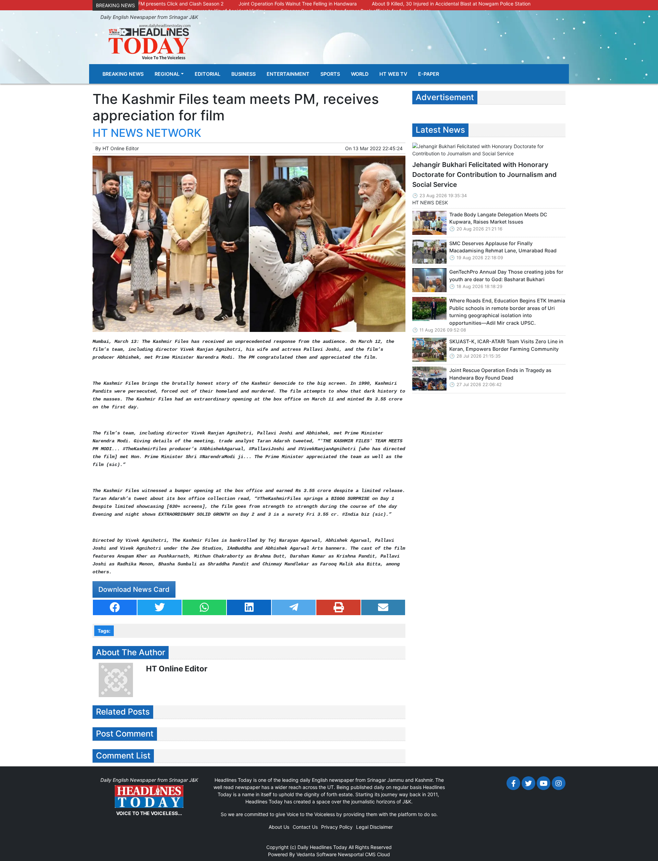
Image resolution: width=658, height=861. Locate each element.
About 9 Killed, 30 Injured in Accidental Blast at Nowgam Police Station (451, 4)
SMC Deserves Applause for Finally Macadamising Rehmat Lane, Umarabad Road (503, 247)
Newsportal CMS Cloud (364, 854)
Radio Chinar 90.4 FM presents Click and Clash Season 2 (159, 4)
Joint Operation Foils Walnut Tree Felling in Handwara (298, 4)
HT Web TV (393, 74)
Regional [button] (167, 74)
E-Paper (428, 74)
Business (243, 74)
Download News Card (134, 589)
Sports (330, 74)
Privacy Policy (337, 827)
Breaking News (123, 74)
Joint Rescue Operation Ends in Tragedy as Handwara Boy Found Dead (500, 374)
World (359, 74)
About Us (279, 827)
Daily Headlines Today (322, 847)
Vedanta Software (316, 854)
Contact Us (305, 827)
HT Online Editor (120, 148)
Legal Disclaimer (374, 827)
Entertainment (288, 74)
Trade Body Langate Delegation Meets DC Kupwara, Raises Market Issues (498, 218)
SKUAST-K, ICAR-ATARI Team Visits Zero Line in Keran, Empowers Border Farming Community (506, 345)
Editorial (207, 74)
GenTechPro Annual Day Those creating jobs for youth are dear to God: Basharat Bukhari (506, 275)
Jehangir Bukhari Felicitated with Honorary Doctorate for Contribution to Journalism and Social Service (484, 174)
